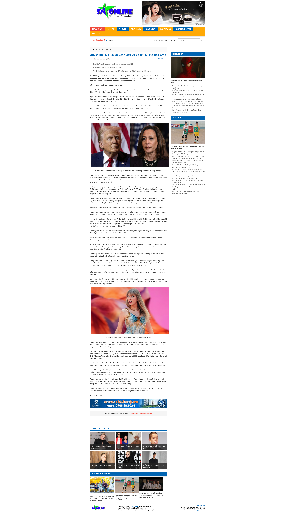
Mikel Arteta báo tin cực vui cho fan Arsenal (108, 68)
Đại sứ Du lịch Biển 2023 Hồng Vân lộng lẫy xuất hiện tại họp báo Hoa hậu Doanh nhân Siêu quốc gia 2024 (188, 172)
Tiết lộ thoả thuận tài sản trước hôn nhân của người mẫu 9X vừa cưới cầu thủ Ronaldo (122, 71)
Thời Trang (136, 29)
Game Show (150, 29)
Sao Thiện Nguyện (183, 29)
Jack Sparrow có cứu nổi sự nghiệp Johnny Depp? (187, 103)
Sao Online (200, 506)
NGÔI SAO (97, 29)
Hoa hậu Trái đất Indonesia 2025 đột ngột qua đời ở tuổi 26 (113, 64)
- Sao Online (134, 506)
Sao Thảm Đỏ (165, 29)
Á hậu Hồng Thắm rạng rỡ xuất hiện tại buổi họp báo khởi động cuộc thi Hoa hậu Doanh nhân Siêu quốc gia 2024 (188, 187)
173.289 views (162, 59)
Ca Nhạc (110, 29)
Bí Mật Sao (96, 34)
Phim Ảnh (122, 29)
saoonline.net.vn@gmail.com (141, 413)
